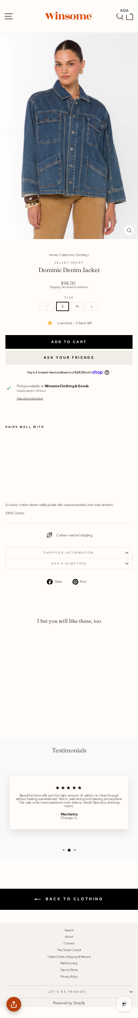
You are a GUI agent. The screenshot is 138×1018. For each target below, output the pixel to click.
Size (69, 297)
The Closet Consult (69, 950)
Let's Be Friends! (67, 992)
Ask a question (68, 563)
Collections (66, 255)
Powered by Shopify (69, 1003)
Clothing (81, 255)
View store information (30, 398)
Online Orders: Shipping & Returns (69, 957)
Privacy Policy (69, 976)
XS (47, 306)
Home (53, 255)
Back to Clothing (73, 899)
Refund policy (69, 963)
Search (69, 930)
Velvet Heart (69, 263)
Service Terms (69, 970)
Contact (69, 943)
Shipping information (69, 553)
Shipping (54, 287)
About (69, 936)
